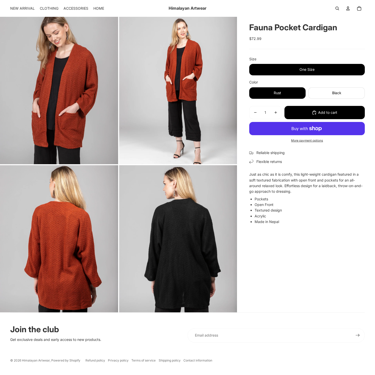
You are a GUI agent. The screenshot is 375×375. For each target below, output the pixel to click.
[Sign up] (357, 335)
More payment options (307, 140)
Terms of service (143, 360)
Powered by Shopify (65, 360)
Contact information (197, 360)
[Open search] (337, 8)
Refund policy (95, 360)
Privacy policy (118, 360)
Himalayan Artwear (36, 360)
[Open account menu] (348, 8)
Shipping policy (170, 360)
